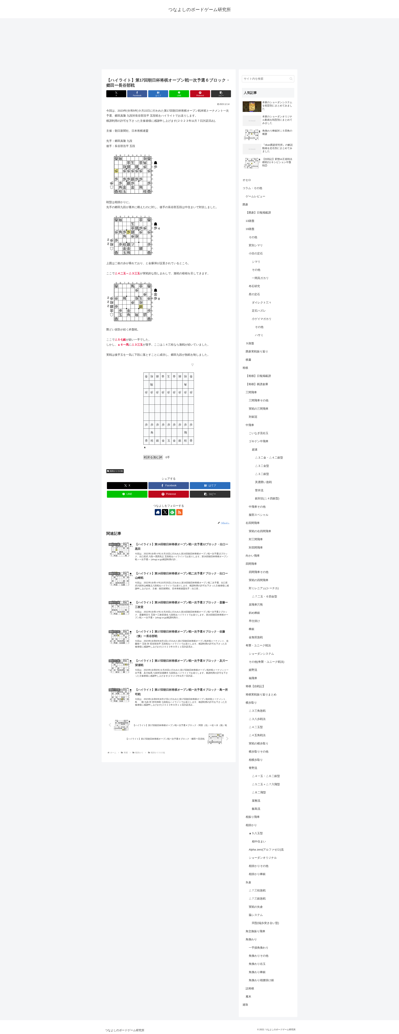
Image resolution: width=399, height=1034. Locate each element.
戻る (150, 457)
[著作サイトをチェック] (158, 512)
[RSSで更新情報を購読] (179, 512)
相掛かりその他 (116, 471)
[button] (221, 93)
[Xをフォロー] (165, 512)
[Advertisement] (199, 44)
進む (156, 457)
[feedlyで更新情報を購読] (172, 512)
